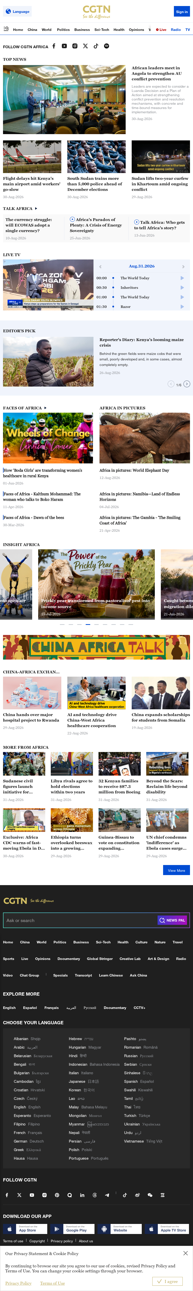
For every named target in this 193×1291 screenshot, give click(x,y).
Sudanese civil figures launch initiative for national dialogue (21, 787)
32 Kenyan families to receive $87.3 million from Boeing (119, 786)
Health (119, 29)
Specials (60, 975)
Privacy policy (62, 1241)
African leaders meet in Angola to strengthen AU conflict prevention (157, 73)
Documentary (69, 958)
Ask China (138, 975)
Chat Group (29, 975)
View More (176, 870)
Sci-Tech (101, 29)
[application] (48, 284)
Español (30, 1007)
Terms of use (13, 1241)
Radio (176, 29)
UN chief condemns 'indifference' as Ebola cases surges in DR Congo (166, 843)
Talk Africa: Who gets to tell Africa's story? (159, 225)
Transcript (83, 975)
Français (51, 1007)
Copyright (37, 1241)
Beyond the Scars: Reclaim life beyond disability (166, 786)
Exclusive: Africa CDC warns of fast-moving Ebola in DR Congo (23, 843)
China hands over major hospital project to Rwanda (31, 717)
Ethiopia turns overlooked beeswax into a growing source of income (71, 843)
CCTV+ (139, 1007)
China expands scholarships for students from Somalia (161, 717)
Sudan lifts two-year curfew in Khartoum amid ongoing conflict (160, 184)
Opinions (136, 29)
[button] (177, 171)
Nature (160, 942)
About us (86, 1241)
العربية (71, 1007)
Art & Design (158, 958)
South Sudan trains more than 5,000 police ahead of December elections (94, 184)
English (9, 1007)
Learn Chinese (111, 975)
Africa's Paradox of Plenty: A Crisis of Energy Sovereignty (96, 225)
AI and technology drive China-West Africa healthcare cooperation (92, 720)
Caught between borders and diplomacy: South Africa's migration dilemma (98, 603)
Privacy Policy (18, 1283)
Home (18, 29)
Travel (178, 942)
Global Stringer (100, 958)
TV (187, 29)
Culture (141, 942)
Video (8, 975)
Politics (63, 29)
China (32, 29)
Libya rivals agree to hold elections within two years (71, 786)
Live (162, 29)
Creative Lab (130, 958)
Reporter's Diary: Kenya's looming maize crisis (142, 342)
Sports (8, 958)
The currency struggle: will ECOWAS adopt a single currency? (29, 225)
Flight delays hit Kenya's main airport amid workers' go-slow (31, 184)
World (47, 29)
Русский (90, 1007)
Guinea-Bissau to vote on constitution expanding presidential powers (119, 843)
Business (82, 29)
